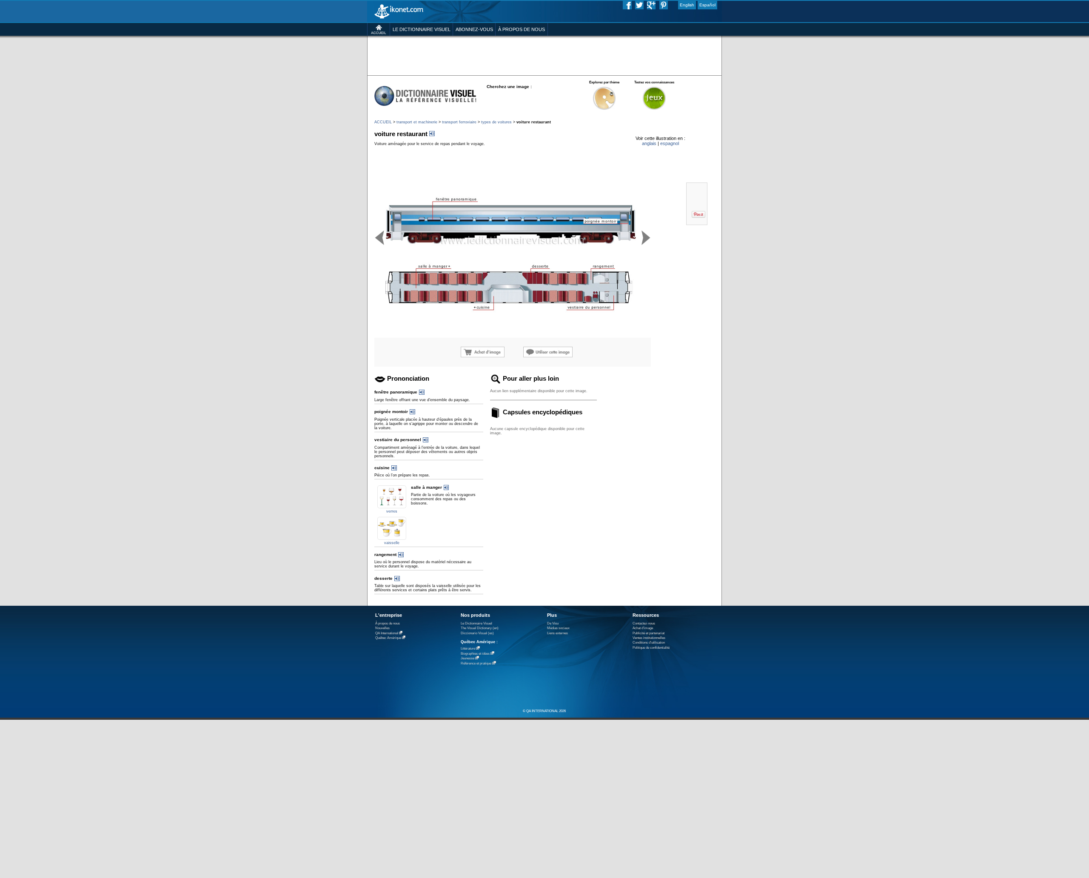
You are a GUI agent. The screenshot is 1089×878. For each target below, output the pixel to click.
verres (391, 511)
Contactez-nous (644, 623)
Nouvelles (382, 628)
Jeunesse (467, 658)
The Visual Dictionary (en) (480, 628)
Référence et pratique (476, 663)
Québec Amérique (388, 638)
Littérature (468, 648)
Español (707, 5)
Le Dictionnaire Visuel (476, 623)
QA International (386, 633)
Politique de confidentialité (651, 648)
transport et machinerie (416, 122)
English (687, 5)
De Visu (553, 623)
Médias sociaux (558, 628)
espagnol (669, 143)
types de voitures (496, 122)
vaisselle (391, 543)
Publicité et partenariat (648, 633)
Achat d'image (643, 628)
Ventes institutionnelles (649, 638)
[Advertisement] (544, 55)
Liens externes (557, 633)
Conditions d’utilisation (649, 642)
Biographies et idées (475, 654)
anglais (649, 143)
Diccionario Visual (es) (477, 633)
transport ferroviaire (459, 122)
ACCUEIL (383, 122)
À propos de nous (387, 623)
